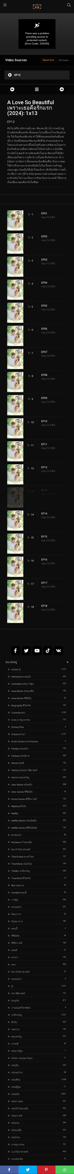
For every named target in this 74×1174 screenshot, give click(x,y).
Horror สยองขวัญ (20, 777)
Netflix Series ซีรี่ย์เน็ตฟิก (24, 828)
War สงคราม (17, 885)
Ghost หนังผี (17, 763)
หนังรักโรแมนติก (19, 1108)
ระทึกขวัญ (16, 1015)
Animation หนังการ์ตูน (22, 684)
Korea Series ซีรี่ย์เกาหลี (24, 799)
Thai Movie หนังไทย (21, 864)
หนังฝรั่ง (15, 1094)
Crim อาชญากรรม (20, 720)
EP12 (44, 467)
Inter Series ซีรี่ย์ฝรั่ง (22, 792)
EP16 (44, 559)
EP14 (44, 513)
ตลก (13, 964)
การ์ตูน (14, 899)
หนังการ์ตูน (17, 1051)
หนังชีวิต (15, 1079)
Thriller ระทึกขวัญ (20, 871)
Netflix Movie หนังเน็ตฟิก (24, 820)
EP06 (44, 328)
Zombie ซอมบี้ (18, 892)
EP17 (44, 582)
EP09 (44, 398)
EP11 (44, 444)
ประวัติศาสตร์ (18, 993)
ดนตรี (14, 950)
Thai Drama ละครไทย (22, 856)
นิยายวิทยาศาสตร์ (20, 971)
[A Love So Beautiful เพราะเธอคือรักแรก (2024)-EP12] (12, 89)
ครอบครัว (16, 907)
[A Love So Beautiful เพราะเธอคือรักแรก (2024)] (37, 89)
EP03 (44, 259)
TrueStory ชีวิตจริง (21, 878)
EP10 (44, 421)
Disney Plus (17, 727)
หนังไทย (15, 1137)
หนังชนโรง (16, 1072)
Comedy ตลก (18, 712)
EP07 (44, 352)
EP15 (44, 536)
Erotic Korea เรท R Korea (24, 741)
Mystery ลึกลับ (18, 806)
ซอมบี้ (14, 928)
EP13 (44, 490)
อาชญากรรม (17, 1144)
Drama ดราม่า (18, 734)
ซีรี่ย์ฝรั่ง (15, 935)
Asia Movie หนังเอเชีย (22, 691)
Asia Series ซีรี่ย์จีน (21, 698)
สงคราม (15, 1029)
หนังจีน (15, 1065)
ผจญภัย (15, 1000)
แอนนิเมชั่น (17, 1159)
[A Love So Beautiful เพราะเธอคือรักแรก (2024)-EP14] (61, 89)
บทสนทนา (16, 979)
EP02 (44, 236)
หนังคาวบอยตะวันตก (22, 1058)
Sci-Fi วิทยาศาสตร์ (20, 849)
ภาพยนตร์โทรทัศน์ (20, 1007)
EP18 (44, 605)
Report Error (48, 60)
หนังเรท (15, 1123)
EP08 (44, 375)
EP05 (44, 305)
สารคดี (14, 1043)
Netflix (14, 813)
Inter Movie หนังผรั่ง (21, 784)
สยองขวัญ (16, 1036)
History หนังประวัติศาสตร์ (24, 770)
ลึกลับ (14, 1022)
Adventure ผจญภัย (21, 676)
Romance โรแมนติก (21, 842)
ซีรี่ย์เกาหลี (16, 943)
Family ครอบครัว (19, 748)
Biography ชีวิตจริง (21, 705)
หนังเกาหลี (16, 1115)
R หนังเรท (16, 835)
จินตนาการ (17, 921)
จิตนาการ (16, 914)
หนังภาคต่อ (17, 1101)
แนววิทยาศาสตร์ (19, 1151)
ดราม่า (14, 957)
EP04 (44, 282)
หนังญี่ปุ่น (16, 1087)
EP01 (44, 213)
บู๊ (12, 986)
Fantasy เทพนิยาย (20, 756)
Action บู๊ (15, 669)
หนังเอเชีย (16, 1130)
